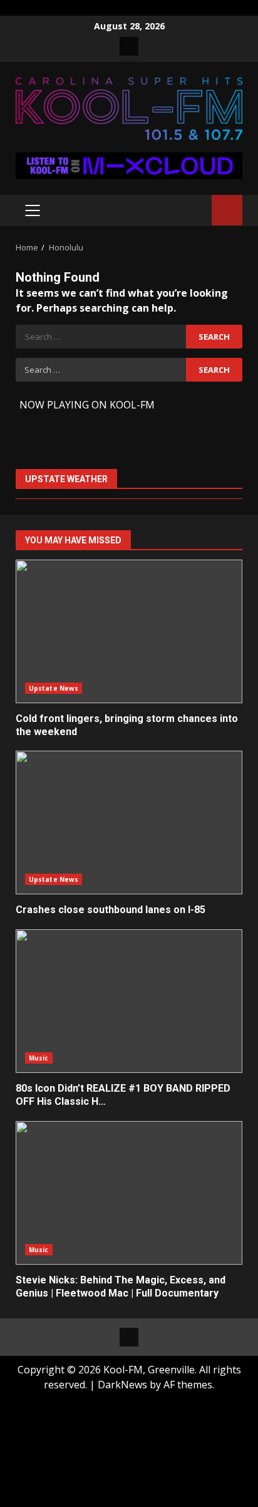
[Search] (196, 210)
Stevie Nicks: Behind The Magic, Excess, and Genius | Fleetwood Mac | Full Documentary (129, 1193)
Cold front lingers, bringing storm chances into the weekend (129, 631)
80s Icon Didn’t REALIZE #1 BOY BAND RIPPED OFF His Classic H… (129, 1001)
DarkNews (122, 1384)
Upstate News (53, 688)
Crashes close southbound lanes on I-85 (129, 822)
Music (39, 1058)
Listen (227, 210)
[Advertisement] (129, 165)
